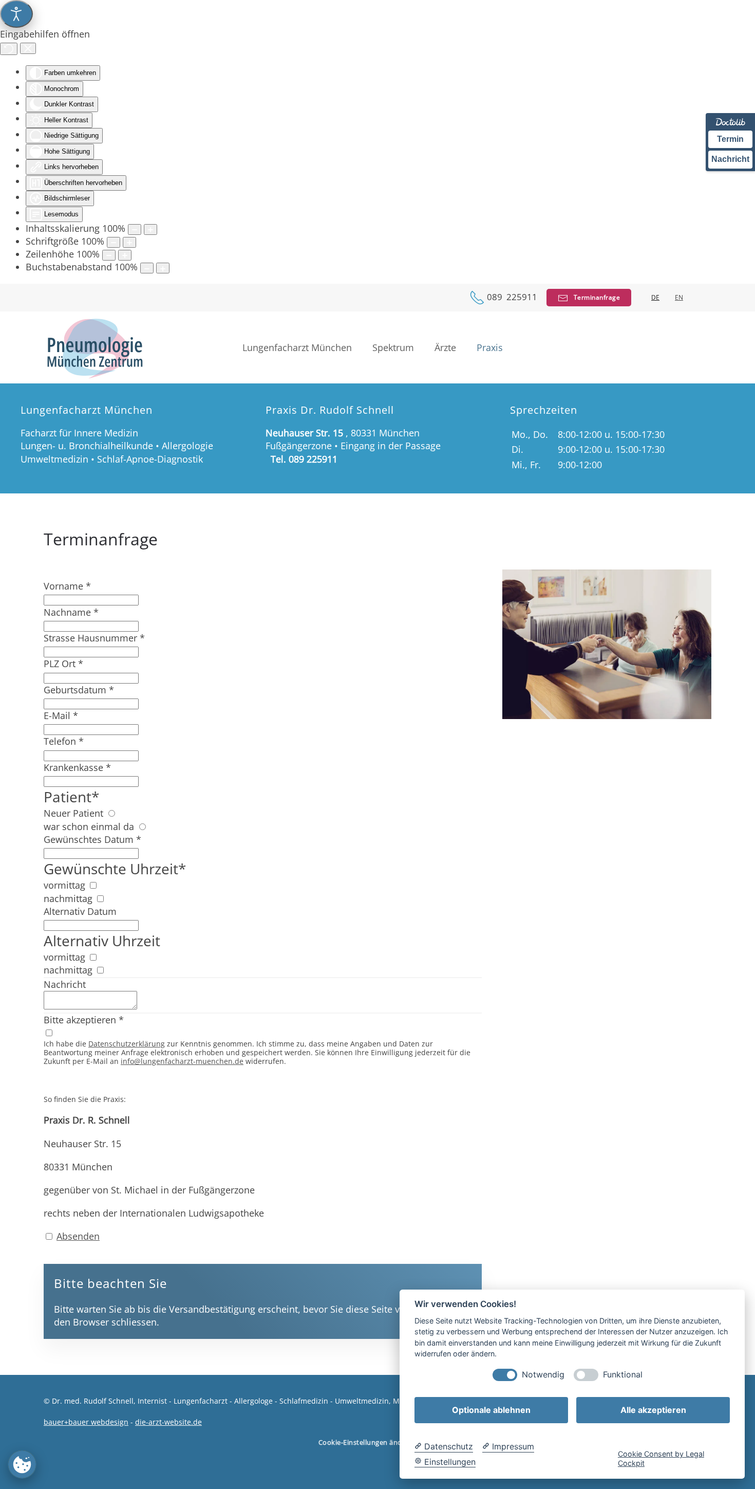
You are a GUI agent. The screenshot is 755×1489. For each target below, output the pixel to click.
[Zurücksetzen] (8, 49)
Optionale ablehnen (491, 1410)
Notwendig (543, 1375)
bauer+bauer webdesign (86, 1422)
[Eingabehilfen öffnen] (16, 14)
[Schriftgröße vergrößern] (129, 242)
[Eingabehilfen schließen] (28, 48)
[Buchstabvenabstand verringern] (147, 268)
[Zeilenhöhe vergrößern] (124, 255)
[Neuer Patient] (111, 813)
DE (655, 297)
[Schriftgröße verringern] (113, 242)
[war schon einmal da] (142, 826)
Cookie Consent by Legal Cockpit (661, 1458)
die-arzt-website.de (168, 1422)
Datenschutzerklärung (126, 1044)
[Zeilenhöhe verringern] (109, 255)
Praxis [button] (490, 347)
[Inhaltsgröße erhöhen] (150, 229)
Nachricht (730, 159)
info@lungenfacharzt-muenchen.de (182, 1061)
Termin (730, 139)
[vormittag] (93, 885)
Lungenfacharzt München (297, 347)
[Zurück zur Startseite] (95, 347)
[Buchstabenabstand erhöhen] (162, 268)
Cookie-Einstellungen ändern (365, 1442)
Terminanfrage (594, 297)
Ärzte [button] (445, 347)
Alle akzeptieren (653, 1410)
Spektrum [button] (393, 347)
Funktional (623, 1375)
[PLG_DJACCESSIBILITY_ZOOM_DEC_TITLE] (134, 229)
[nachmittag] (100, 898)
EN (679, 297)
